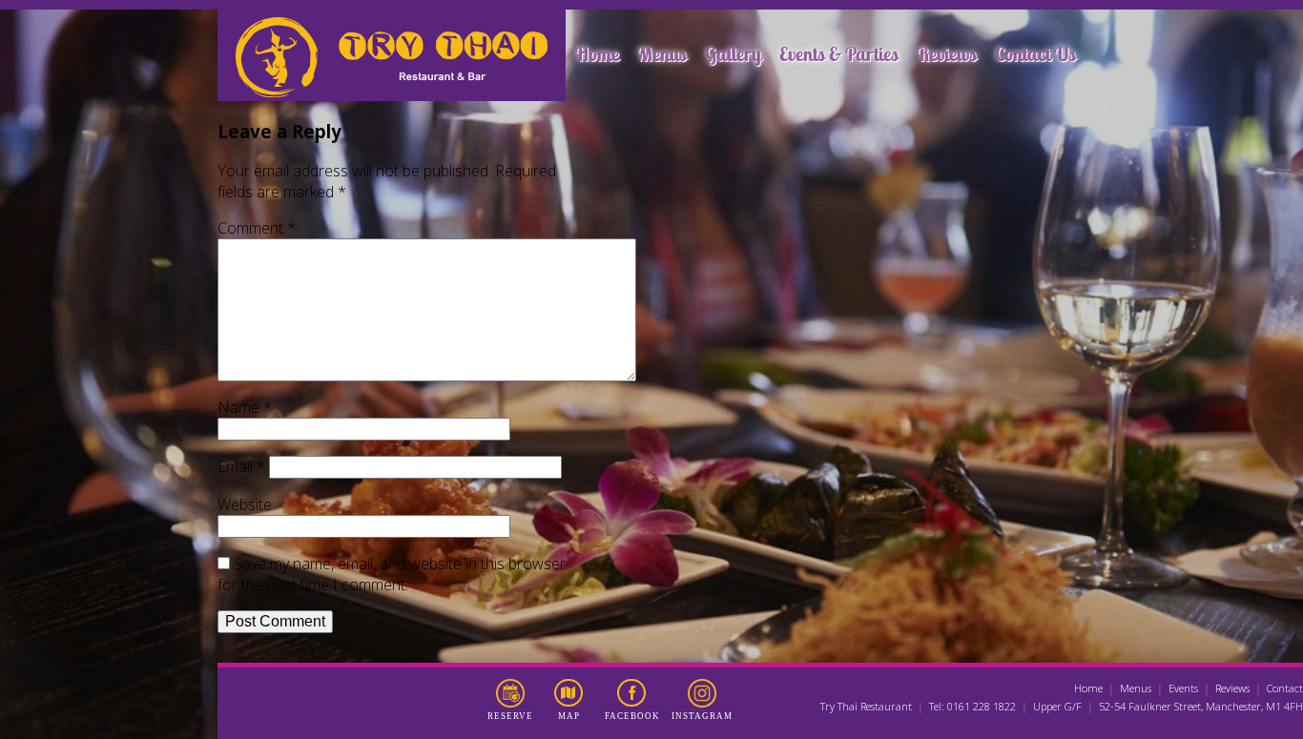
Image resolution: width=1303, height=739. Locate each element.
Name (244, 407)
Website (244, 504)
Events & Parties (839, 54)
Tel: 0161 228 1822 (972, 706)
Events (1183, 688)
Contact (1285, 688)
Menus (662, 54)
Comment (256, 227)
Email (241, 466)
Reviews (947, 54)
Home (597, 54)
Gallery (733, 54)
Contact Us (1035, 54)
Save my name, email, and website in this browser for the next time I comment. (391, 574)
